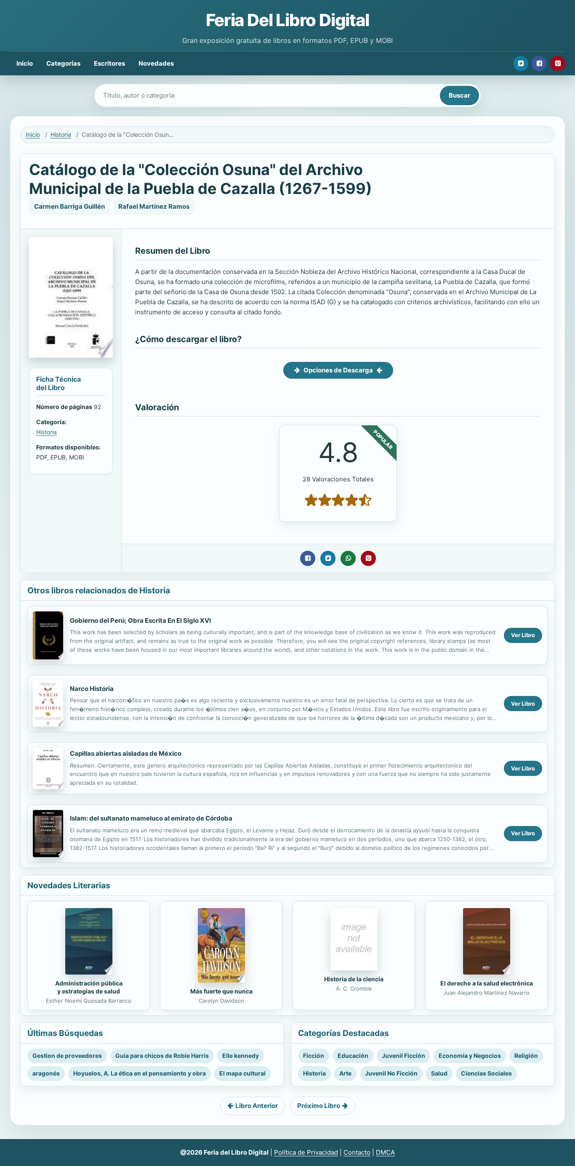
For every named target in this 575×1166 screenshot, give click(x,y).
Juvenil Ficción (403, 1055)
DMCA (385, 1152)
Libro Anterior (256, 1106)
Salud (439, 1073)
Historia (61, 134)
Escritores (109, 63)
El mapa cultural (242, 1073)
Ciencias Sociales (486, 1073)
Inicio (24, 63)
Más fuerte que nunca (221, 991)
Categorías (63, 63)
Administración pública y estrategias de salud (88, 987)
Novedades (156, 63)
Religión (526, 1055)
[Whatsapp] (348, 558)
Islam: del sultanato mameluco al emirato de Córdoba (151, 818)
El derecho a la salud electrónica (486, 983)
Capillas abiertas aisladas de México (125, 753)
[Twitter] (520, 63)
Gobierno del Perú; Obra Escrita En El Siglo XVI (140, 620)
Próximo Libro (318, 1106)
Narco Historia (92, 689)
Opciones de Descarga (338, 370)
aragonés (46, 1073)
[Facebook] (539, 63)
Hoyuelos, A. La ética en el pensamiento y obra (139, 1073)
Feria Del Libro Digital (287, 20)
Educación (353, 1055)
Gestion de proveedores (67, 1055)
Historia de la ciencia (353, 979)
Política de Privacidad (306, 1152)
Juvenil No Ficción (391, 1073)
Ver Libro (523, 635)
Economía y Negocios (470, 1055)
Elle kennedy (240, 1055)
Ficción (313, 1055)
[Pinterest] (557, 63)
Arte (345, 1073)
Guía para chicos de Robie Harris (162, 1055)
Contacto (356, 1152)
